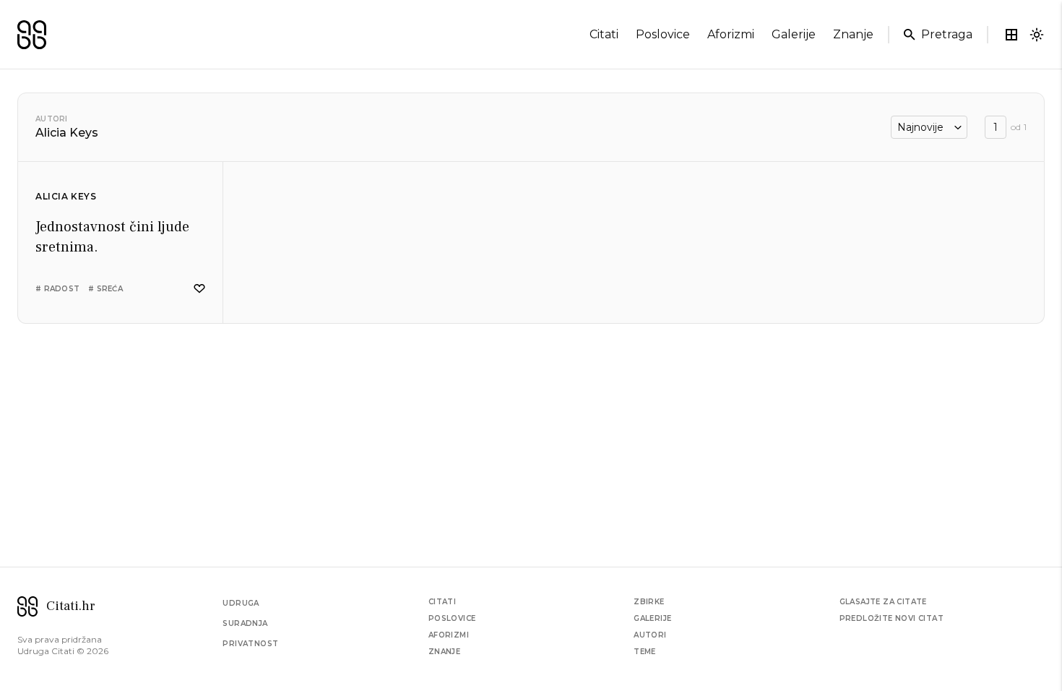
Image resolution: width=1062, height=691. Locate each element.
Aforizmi (448, 635)
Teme (645, 651)
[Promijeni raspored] (1011, 35)
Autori (51, 119)
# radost (57, 288)
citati (604, 34)
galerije (794, 34)
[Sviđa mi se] (199, 288)
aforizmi (730, 34)
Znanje (444, 651)
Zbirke (649, 601)
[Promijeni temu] (1037, 35)
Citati (442, 601)
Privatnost (250, 643)
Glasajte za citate (883, 601)
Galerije (652, 618)
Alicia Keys (66, 196)
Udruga (241, 603)
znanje (853, 34)
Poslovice (452, 618)
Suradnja (245, 623)
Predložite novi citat (891, 618)
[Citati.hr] (31, 34)
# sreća (105, 288)
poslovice (663, 34)
